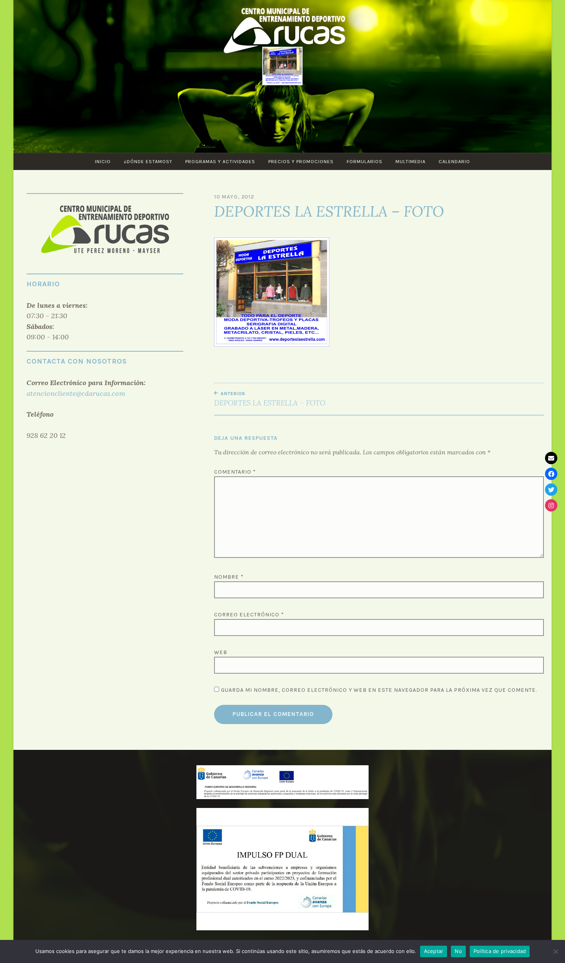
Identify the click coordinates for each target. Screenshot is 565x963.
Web (220, 652)
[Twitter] (551, 489)
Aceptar (434, 951)
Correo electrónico (249, 614)
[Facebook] (551, 473)
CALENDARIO (454, 161)
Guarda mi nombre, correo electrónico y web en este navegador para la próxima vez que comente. (379, 690)
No (458, 951)
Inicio (103, 161)
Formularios (364, 161)
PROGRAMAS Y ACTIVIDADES (220, 161)
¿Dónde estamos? (148, 161)
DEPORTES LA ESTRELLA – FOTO (269, 399)
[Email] (551, 458)
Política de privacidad (500, 951)
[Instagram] (551, 505)
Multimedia (410, 161)
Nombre (229, 577)
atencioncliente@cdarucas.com (76, 393)
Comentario (235, 472)
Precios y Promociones (301, 161)
